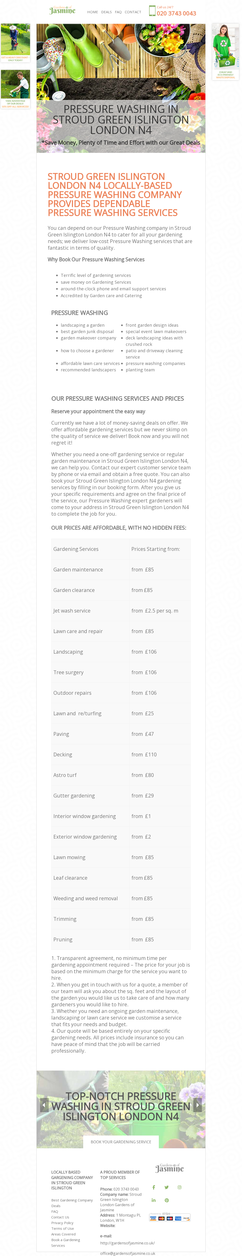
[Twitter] (166, 1187)
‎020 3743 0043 (126, 1189)
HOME (92, 11)
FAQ (54, 1211)
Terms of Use (62, 1228)
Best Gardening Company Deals (72, 1203)
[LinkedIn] (153, 1200)
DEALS (106, 11)
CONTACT (133, 11)
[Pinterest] (166, 1200)
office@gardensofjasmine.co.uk (127, 1253)
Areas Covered (63, 1234)
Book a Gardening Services (65, 1242)
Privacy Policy (62, 1222)
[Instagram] (179, 1187)
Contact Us (60, 1217)
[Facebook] (153, 1187)
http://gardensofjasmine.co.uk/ (127, 1243)
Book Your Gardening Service (121, 1142)
